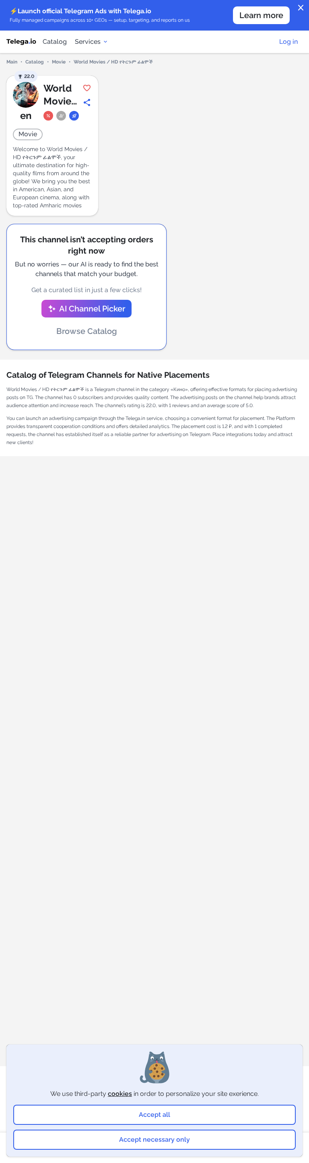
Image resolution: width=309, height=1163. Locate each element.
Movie (59, 62)
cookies (120, 1093)
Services (88, 41)
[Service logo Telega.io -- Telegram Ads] (21, 41)
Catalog (55, 41)
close (301, 8)
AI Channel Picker (92, 308)
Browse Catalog (86, 331)
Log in (288, 41)
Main (11, 62)
